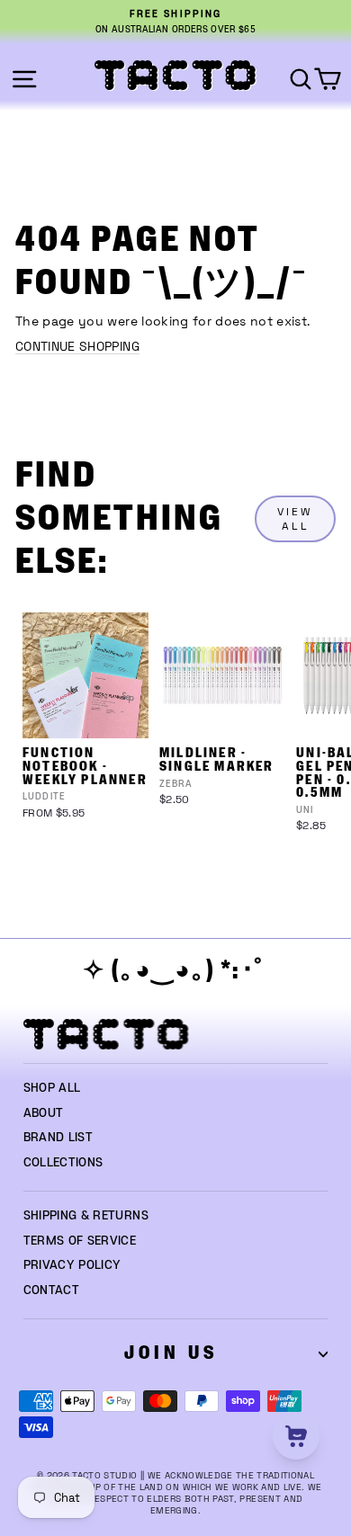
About (43, 1113)
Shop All (52, 1088)
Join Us (171, 1353)
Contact (51, 1290)
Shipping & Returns (85, 1216)
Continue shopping (77, 346)
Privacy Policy (72, 1265)
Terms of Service (80, 1241)
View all (295, 519)
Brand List (58, 1137)
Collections (63, 1162)
